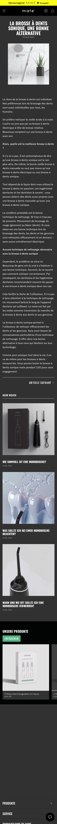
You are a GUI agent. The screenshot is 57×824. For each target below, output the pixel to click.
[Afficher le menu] (4, 10)
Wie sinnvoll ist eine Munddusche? (24, 462)
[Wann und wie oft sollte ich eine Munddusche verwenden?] (28, 570)
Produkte (9, 803)
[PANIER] (52, 10)
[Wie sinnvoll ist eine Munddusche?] (28, 429)
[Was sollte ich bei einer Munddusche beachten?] (28, 498)
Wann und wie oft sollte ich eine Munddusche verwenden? (23, 604)
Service (7, 813)
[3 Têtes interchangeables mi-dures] (26, 667)
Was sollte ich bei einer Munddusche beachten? (26, 532)
